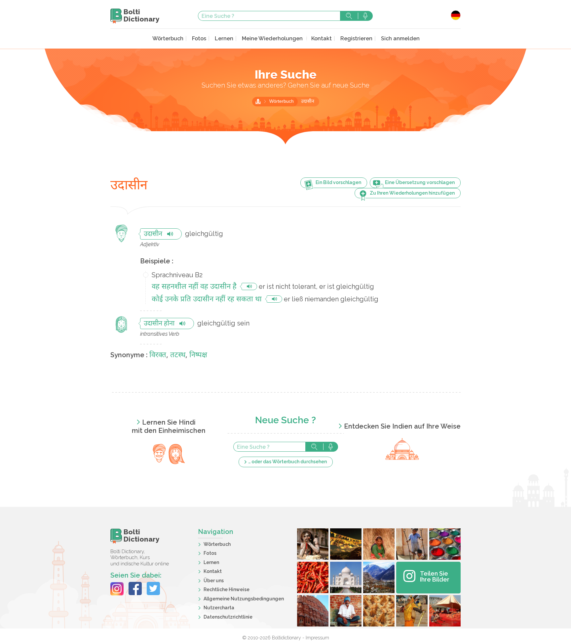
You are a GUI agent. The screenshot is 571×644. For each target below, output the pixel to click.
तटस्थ (177, 355)
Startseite (258, 101)
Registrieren (356, 38)
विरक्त (157, 355)
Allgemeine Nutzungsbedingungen (244, 598)
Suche (349, 16)
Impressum (317, 637)
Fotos (199, 38)
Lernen (224, 38)
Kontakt (321, 38)
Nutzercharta (219, 607)
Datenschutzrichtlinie (228, 617)
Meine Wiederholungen (272, 38)
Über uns (214, 580)
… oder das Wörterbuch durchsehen (287, 461)
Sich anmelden (400, 38)
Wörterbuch (167, 38)
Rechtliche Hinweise (226, 589)
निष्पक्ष (198, 355)
